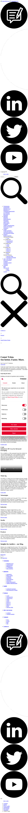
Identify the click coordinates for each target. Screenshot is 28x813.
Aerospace (8, 580)
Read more (3, 554)
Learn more (3, 492)
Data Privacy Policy (13, 397)
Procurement (6, 808)
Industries (5, 216)
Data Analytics (9, 568)
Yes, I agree (14, 424)
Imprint (5, 804)
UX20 (7, 246)
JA (6, 174)
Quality (5, 229)
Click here (3, 364)
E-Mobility (8, 576)
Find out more (4, 504)
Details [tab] (14, 383)
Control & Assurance (11, 588)
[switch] (24, 409)
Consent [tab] (5, 383)
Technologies (6, 206)
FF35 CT (8, 249)
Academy (8, 613)
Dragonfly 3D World (11, 257)
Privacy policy (6, 806)
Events (7, 270)
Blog (7, 622)
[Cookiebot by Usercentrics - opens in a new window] (20, 379)
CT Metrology (9, 567)
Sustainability (6, 807)
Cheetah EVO (9, 240)
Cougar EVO (9, 242)
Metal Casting (9, 575)
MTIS (7, 253)
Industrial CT (9, 566)
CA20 (7, 238)
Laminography (9, 564)
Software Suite (9, 256)
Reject (14, 433)
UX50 (7, 244)
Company (5, 265)
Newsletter (5, 810)
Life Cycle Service (7, 258)
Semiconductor (9, 579)
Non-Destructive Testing (11, 590)
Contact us (6, 626)
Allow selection (14, 429)
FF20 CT (8, 251)
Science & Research (10, 582)
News (7, 269)
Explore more (4, 444)
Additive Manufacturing (11, 583)
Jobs (7, 623)
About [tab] (23, 383)
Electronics (8, 578)
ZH (7, 174)
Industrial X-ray (9, 563)
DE (4, 174)
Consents (5, 803)
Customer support (10, 614)
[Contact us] (1, 328)
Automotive (9, 574)
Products (5, 234)
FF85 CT (8, 248)
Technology (6, 560)
